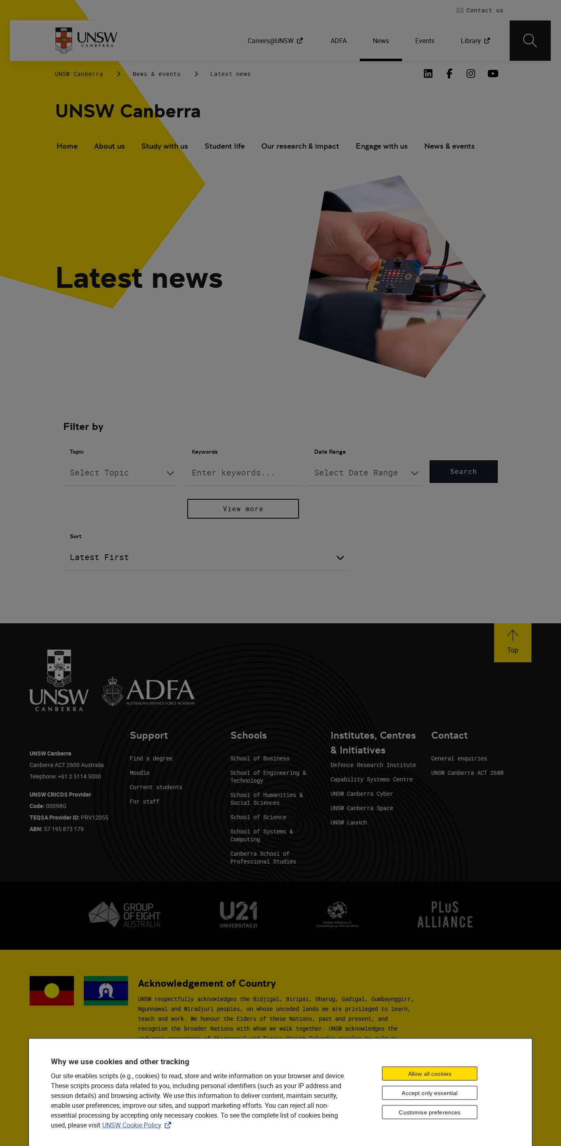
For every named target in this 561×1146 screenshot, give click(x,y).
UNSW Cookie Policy (138, 1124)
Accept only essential (430, 1093)
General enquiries (459, 758)
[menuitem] (276, 40)
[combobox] (121, 472)
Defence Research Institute (373, 765)
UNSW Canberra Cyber (362, 793)
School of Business (260, 758)
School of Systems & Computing (261, 835)
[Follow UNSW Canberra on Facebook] (449, 73)
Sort (75, 536)
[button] (512, 642)
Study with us (164, 146)
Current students (156, 787)
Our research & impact (300, 146)
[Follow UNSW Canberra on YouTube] (492, 73)
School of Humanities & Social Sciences (266, 798)
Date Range (330, 451)
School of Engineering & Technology (268, 776)
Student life (225, 146)
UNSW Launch (349, 822)
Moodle (139, 772)
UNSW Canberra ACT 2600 (467, 772)
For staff (144, 801)
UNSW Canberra (79, 74)
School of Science (258, 817)
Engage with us (382, 146)
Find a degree (151, 758)
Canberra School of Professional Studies (263, 857)
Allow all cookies (429, 1073)
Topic (77, 451)
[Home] (86, 41)
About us (109, 146)
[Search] (530, 41)
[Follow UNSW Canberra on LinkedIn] (428, 73)
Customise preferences (429, 1112)
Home (67, 146)
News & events (157, 74)
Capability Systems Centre (372, 779)
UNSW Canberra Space (362, 808)
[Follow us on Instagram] (470, 73)
